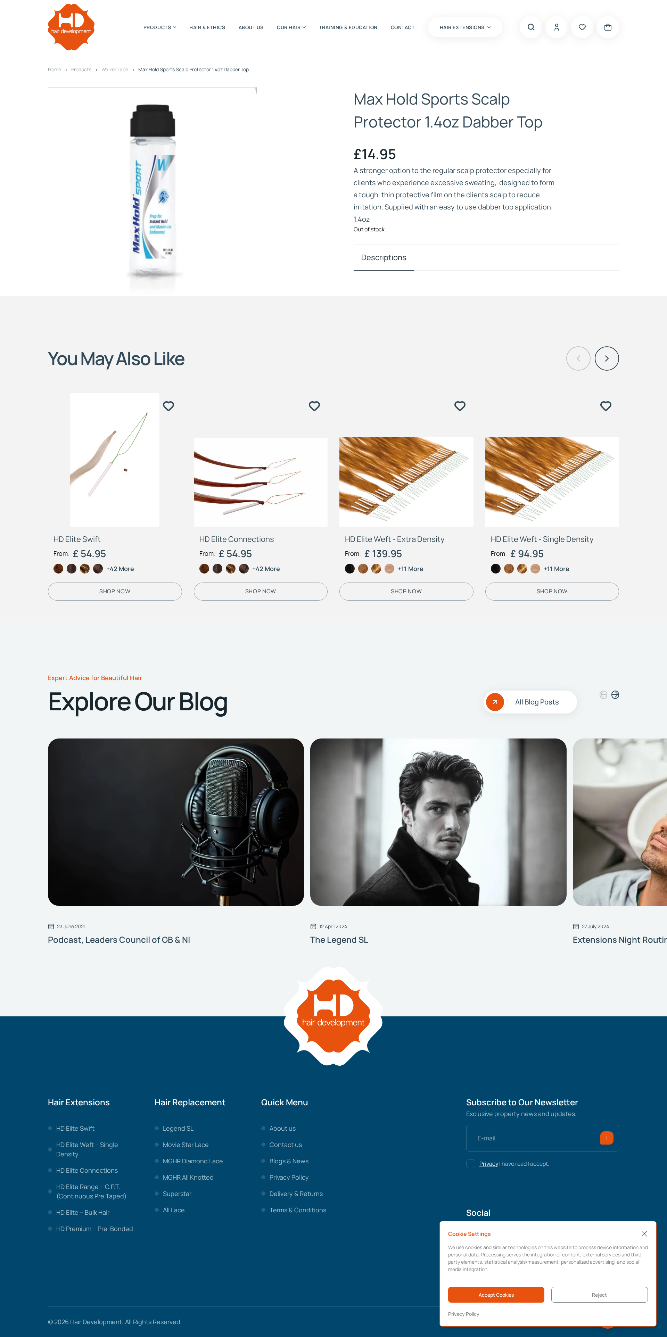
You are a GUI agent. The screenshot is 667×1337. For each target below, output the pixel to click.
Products (81, 69)
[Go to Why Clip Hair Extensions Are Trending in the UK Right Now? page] (176, 822)
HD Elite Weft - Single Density (542, 539)
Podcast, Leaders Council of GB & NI (119, 939)
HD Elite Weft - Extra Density (395, 539)
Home (54, 69)
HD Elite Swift (77, 539)
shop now (114, 591)
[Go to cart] (608, 27)
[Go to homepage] (71, 27)
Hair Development (96, 1322)
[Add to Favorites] (168, 406)
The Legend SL (339, 939)
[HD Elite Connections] (261, 460)
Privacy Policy (463, 1314)
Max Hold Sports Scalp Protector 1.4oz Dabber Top (193, 69)
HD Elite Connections (236, 539)
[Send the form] (607, 1138)
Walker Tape (114, 69)
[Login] (556, 27)
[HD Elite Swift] (115, 460)
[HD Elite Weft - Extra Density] (406, 460)
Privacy (488, 1163)
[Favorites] (582, 27)
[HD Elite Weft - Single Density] (552, 460)
